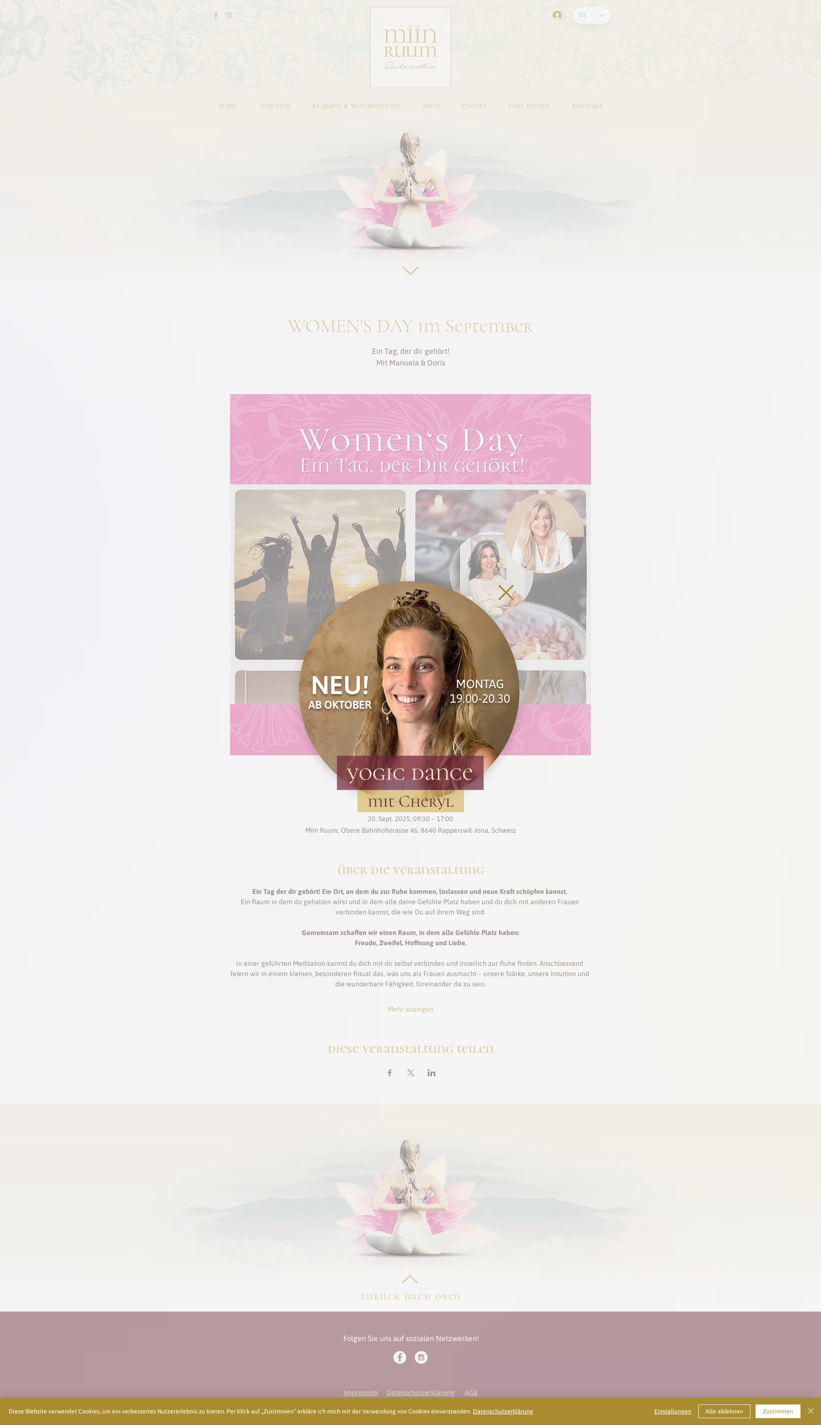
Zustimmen (778, 1411)
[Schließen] (811, 1411)
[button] (506, 592)
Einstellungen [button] (672, 1411)
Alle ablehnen (724, 1411)
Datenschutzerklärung (503, 1411)
